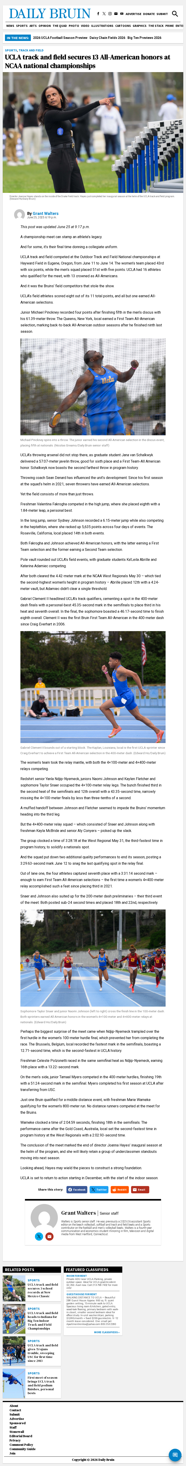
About (14, 1406)
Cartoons (123, 26)
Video (85, 26)
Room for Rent (76, 1275)
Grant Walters (46, 213)
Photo (74, 26)
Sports (22, 26)
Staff (13, 1427)
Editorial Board (21, 1436)
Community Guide (23, 1449)
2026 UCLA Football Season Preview (60, 38)
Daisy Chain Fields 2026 (107, 38)
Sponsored (18, 1423)
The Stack (156, 26)
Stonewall (17, 1432)
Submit (162, 14)
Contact (15, 1410)
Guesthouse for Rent (81, 1294)
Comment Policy (21, 1445)
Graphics (140, 26)
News (10, 26)
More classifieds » (107, 1332)
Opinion (45, 26)
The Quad (60, 26)
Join (12, 1453)
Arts (33, 26)
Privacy (15, 1440)
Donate (149, 14)
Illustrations (102, 26)
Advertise (133, 14)
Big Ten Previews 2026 (144, 38)
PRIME (169, 26)
